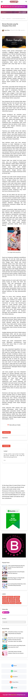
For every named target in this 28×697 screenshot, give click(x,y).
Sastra (18, 601)
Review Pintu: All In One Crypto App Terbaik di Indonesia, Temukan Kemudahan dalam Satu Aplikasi (16, 639)
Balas (5, 460)
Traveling (19, 603)
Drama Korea (10, 596)
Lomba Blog (12, 598)
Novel (18, 598)
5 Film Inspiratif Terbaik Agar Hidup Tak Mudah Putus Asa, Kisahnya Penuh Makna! (16, 567)
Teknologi (13, 603)
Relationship (12, 601)
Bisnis (4, 596)
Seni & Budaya (6, 603)
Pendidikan (5, 601)
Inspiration (22, 30)
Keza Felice (13, 694)
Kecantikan (5, 598)
